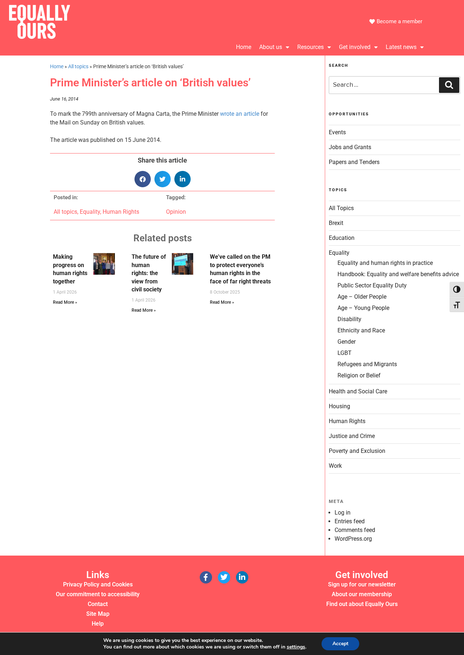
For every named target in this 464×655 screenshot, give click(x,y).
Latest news (401, 47)
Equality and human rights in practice (385, 262)
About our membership (362, 594)
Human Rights (121, 211)
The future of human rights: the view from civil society (149, 273)
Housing (339, 406)
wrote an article (239, 113)
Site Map (97, 613)
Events (337, 132)
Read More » (65, 302)
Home (243, 47)
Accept (340, 643)
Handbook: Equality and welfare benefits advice (398, 274)
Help (98, 623)
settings (296, 647)
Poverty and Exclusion (357, 450)
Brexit (336, 223)
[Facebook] (206, 577)
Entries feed (350, 521)
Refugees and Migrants (367, 364)
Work (335, 465)
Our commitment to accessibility (98, 594)
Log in (343, 512)
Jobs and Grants (350, 147)
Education (342, 237)
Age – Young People (363, 307)
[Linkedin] (242, 577)
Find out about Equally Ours (362, 604)
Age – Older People (361, 296)
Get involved (354, 47)
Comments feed (355, 530)
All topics (78, 66)
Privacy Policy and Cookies (98, 584)
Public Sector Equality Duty (372, 285)
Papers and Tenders (354, 162)
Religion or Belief (359, 375)
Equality (90, 211)
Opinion (176, 211)
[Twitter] (224, 577)
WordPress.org (353, 538)
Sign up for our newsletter (362, 584)
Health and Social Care (358, 391)
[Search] (449, 85)
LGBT (344, 352)
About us (270, 47)
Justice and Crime (352, 436)
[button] (142, 179)
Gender (346, 341)
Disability (349, 319)
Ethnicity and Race (361, 330)
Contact (98, 604)
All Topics (341, 208)
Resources (310, 47)
